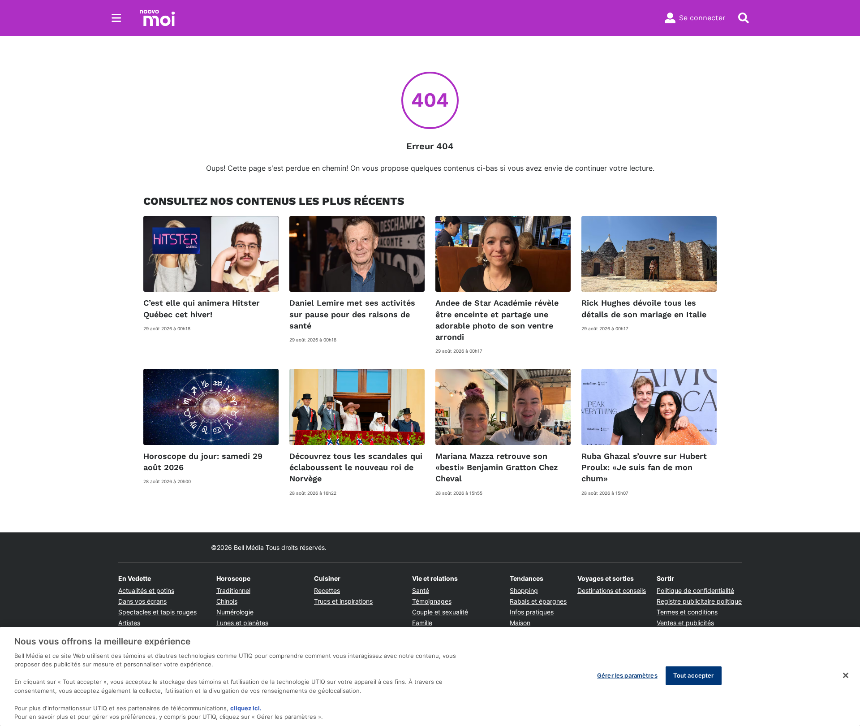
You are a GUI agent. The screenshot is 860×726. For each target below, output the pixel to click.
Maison (520, 623)
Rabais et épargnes (538, 601)
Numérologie (235, 612)
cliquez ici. (246, 708)
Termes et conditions (687, 612)
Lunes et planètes (242, 623)
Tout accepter (693, 675)
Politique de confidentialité (695, 590)
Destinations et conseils (611, 590)
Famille (422, 623)
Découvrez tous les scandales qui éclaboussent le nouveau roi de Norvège (355, 467)
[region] (430, 676)
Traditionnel (233, 590)
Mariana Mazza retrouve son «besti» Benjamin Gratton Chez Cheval (496, 467)
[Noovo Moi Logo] (157, 18)
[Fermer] (846, 675)
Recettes (327, 590)
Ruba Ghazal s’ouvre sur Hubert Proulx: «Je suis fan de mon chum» (644, 467)
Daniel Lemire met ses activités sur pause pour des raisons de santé (352, 314)
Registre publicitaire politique (699, 601)
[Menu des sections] (116, 18)
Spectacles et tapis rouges (157, 612)
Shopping (524, 590)
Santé (420, 590)
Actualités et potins (146, 590)
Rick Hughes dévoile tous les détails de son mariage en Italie (643, 308)
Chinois (226, 601)
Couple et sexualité (440, 612)
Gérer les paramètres (627, 675)
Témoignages (432, 601)
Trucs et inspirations (343, 601)
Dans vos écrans (142, 601)
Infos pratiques (532, 612)
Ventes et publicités (685, 623)
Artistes (129, 623)
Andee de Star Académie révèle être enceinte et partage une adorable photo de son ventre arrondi (497, 319)
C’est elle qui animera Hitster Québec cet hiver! (201, 308)
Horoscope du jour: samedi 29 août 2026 (202, 461)
